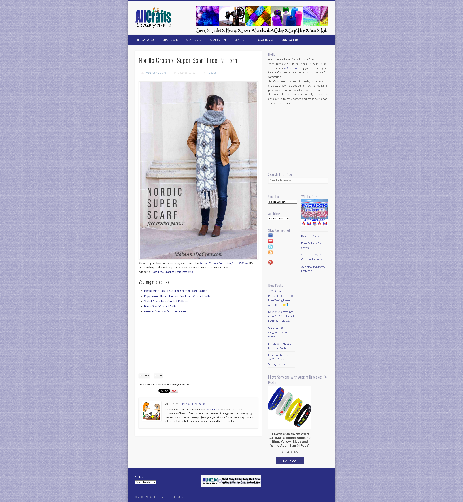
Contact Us (289, 40)
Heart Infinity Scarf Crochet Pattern (166, 311)
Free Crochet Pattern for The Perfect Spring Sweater (281, 359)
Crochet (212, 72)
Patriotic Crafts (310, 236)
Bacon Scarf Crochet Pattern (161, 306)
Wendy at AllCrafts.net (156, 72)
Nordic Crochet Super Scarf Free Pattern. (224, 263)
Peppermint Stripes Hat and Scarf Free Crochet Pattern (178, 296)
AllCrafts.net (213, 409)
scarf (159, 375)
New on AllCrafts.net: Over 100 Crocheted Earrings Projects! (281, 316)
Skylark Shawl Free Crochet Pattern (166, 301)
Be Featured (145, 40)
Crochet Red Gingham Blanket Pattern (278, 332)
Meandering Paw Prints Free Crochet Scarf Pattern (175, 290)
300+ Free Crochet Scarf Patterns (172, 272)
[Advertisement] (198, 347)
